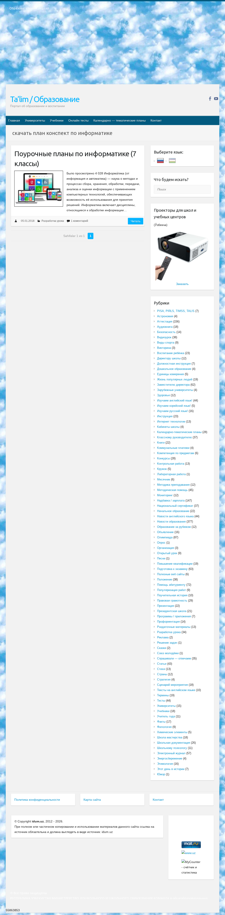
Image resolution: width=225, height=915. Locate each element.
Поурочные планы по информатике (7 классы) (75, 158)
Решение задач (167, 642)
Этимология (165, 763)
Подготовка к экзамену (172, 569)
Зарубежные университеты (175, 390)
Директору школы (169, 358)
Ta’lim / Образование (44, 99)
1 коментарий (79, 220)
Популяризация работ (171, 590)
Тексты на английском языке (176, 690)
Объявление (165, 532)
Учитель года (166, 716)
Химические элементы (172, 732)
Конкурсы (163, 458)
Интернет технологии (171, 421)
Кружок (162, 469)
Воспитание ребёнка (170, 353)
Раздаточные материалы (173, 627)
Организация (165, 548)
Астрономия (165, 316)
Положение (164, 579)
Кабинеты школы (168, 426)
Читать (135, 221)
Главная (14, 120)
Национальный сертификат (175, 505)
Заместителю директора (173, 384)
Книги (161, 442)
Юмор (161, 774)
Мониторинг (165, 495)
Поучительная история (172, 595)
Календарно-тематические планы (179, 432)
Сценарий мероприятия (172, 684)
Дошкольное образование (174, 369)
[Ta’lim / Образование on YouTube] (216, 98)
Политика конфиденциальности (37, 799)
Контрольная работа (170, 463)
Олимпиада (164, 537)
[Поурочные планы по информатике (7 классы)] (38, 189)
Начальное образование (173, 511)
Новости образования (171, 521)
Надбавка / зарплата (171, 500)
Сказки (161, 648)
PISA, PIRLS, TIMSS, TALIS (175, 311)
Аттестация (164, 321)
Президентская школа (171, 611)
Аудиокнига (164, 326)
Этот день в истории (170, 769)
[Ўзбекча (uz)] (172, 160)
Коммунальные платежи (173, 447)
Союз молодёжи (168, 653)
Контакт (156, 120)
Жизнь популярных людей (174, 379)
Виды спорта (165, 342)
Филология (164, 727)
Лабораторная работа (171, 474)
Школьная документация (173, 742)
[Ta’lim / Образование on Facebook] (210, 98)
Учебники (57, 120)
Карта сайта (92, 799)
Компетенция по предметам (175, 453)
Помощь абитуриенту (171, 584)
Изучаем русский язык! (172, 411)
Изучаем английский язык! (174, 400)
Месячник (163, 479)
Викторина (164, 347)
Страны (162, 674)
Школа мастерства (169, 737)
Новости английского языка (175, 516)
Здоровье (163, 395)
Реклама (163, 637)
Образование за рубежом (174, 526)
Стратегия (164, 679)
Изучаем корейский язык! (174, 405)
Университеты (35, 120)
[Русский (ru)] (160, 160)
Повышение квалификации (174, 563)
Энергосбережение (169, 758)
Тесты (161, 700)
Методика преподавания (173, 484)
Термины (163, 695)
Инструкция (164, 416)
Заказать (182, 284)
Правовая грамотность (172, 600)
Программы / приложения (174, 616)
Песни (161, 558)
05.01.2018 (27, 220)
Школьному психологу (172, 748)
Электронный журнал (171, 753)
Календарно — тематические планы (119, 120)
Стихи (161, 669)
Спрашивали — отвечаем (174, 658)
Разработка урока (53, 220)
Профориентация (168, 621)
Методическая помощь (172, 490)
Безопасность (166, 332)
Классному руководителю (174, 437)
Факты (161, 721)
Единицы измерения (170, 374)
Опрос (161, 542)
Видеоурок (164, 337)
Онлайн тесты (78, 120)
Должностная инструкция (174, 363)
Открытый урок (167, 553)
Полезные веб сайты (171, 574)
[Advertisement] (112, 50)
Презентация (165, 605)
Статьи (161, 663)
